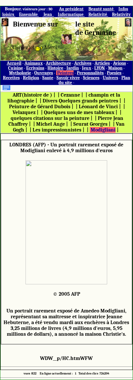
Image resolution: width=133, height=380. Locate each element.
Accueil (14, 63)
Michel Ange (50, 124)
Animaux (34, 63)
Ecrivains (35, 68)
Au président (71, 8)
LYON (99, 68)
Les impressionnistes (57, 130)
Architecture (58, 63)
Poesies (114, 72)
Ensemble (29, 14)
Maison (115, 68)
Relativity (121, 14)
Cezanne (70, 95)
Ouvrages (43, 72)
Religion (31, 77)
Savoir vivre (68, 77)
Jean (48, 14)
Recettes (11, 77)
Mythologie (20, 72)
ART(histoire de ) (32, 95)
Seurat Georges (90, 124)
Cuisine (15, 68)
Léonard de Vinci (98, 107)
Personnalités (90, 72)
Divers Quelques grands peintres (80, 101)
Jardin (72, 68)
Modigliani (103, 130)
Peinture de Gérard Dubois (39, 107)
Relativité (98, 14)
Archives (82, 63)
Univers (110, 77)
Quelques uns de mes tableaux (79, 112)
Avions (119, 63)
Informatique (71, 14)
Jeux (86, 68)
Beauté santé (101, 8)
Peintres (65, 72)
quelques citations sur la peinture (50, 118)
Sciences (91, 77)
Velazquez (24, 112)
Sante (47, 77)
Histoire (55, 68)
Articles (102, 63)
